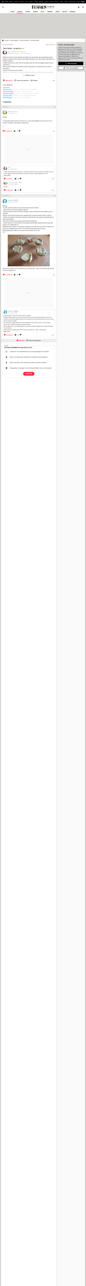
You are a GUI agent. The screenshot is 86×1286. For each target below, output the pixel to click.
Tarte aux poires (7, 95)
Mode (6, 1)
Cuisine (16, 1)
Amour (36, 1)
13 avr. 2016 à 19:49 (12, 313)
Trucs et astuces (24, 40)
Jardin (31, 1)
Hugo (78, 1)
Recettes (21, 1)
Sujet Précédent (8, 44)
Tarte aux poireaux (8, 91)
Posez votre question (22, 80)
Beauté (11, 1)
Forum (82, 1)
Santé (51, 1)
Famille (47, 1)
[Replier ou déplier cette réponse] (54, 107)
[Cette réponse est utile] (14, 131)
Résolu (22, 48)
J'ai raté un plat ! (34, 40)
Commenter (8, 131)
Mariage (41, 1)
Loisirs (66, 1)
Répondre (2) (9, 80)
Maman (49, 11)
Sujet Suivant (49, 44)
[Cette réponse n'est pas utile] (19, 131)
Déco (26, 1)
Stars (61, 1)
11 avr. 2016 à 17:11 (12, 113)
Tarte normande (7, 97)
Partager (35, 80)
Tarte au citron (7, 89)
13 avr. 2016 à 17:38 (12, 202)
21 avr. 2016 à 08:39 (12, 169)
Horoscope (72, 1)
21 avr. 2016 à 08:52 (24, 53)
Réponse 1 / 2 (6, 107)
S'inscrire (29, 373)
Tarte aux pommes (8, 93)
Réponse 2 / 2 (6, 195)
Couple (27, 11)
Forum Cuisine (14, 40)
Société (56, 1)
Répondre (22, 340)
